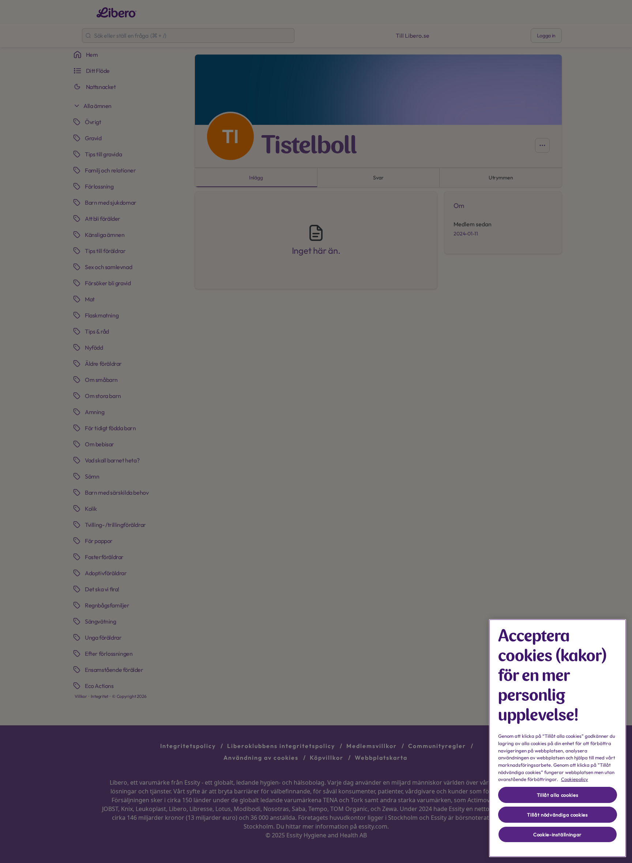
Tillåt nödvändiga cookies (557, 815)
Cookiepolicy (574, 779)
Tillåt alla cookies (557, 795)
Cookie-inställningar (557, 834)
